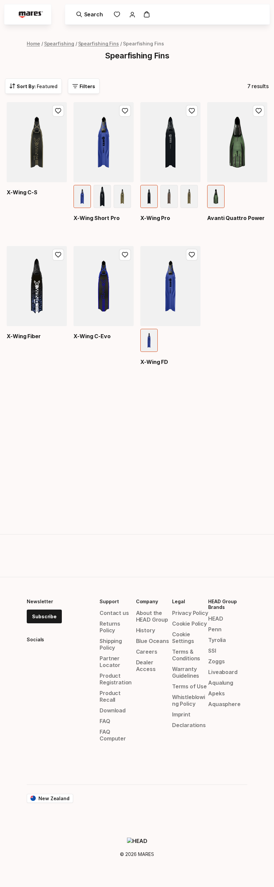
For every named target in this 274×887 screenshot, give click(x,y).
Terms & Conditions (186, 655)
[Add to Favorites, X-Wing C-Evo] (125, 255)
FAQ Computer (113, 735)
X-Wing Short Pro (97, 218)
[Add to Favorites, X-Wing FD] (192, 255)
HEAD (215, 618)
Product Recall (110, 696)
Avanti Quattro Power (236, 218)
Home (33, 43)
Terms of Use (189, 686)
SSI (212, 650)
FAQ (105, 721)
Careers (146, 651)
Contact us (114, 613)
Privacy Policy (190, 613)
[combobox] (33, 86)
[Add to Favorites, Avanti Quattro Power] (259, 111)
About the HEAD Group (152, 616)
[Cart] (146, 14)
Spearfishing (59, 43)
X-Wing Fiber (24, 336)
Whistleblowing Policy (188, 700)
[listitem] (82, 196)
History (145, 630)
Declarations (189, 725)
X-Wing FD (154, 362)
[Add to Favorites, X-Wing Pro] (192, 111)
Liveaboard (222, 672)
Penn (214, 629)
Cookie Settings (183, 637)
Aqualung (220, 682)
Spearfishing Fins (98, 43)
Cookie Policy (189, 623)
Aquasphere (224, 704)
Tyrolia (217, 640)
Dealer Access (146, 665)
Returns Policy (110, 627)
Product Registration (116, 679)
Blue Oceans (152, 641)
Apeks (216, 693)
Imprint (181, 714)
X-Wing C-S (22, 192)
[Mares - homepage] (31, 14)
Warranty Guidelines (185, 672)
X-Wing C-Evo (92, 336)
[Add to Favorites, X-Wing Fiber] (58, 255)
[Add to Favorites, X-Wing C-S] (58, 111)
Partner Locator (110, 661)
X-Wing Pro (155, 218)
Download (113, 710)
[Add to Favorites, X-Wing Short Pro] (125, 111)
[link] (117, 14)
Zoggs (216, 661)
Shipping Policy (111, 644)
